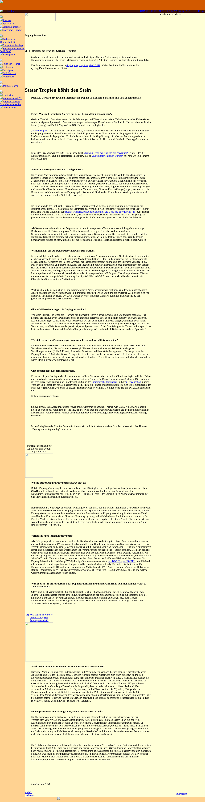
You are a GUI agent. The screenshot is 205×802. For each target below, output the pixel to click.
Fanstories (8, 95)
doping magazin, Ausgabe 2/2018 (83, 65)
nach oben (30, 795)
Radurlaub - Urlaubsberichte (8, 40)
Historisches (9, 67)
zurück (28, 792)
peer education (133, 382)
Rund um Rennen (11, 63)
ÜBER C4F (199, 11)
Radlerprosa (9, 54)
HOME (144, 11)
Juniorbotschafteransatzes (104, 382)
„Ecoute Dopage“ (40, 130)
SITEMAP (171, 11)
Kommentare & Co (12, 98)
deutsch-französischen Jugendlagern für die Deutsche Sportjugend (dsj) (100, 211)
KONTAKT (184, 11)
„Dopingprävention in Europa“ (107, 155)
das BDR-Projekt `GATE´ (121, 561)
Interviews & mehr (12, 30)
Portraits (7, 20)
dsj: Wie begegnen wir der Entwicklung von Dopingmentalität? (39, 617)
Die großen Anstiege (13, 45)
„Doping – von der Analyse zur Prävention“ (106, 153)
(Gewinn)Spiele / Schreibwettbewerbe (10, 103)
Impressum (181, 793)
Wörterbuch (9, 76)
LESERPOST (157, 11)
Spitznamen (8, 23)
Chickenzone (9, 107)
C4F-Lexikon (9, 73)
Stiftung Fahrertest (12, 26)
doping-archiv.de (11, 85)
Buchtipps (8, 70)
